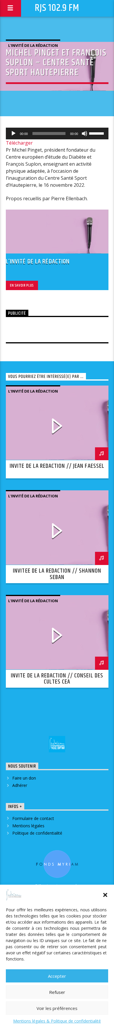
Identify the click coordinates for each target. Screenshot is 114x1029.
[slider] (97, 133)
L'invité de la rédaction (33, 45)
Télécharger (19, 143)
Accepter (57, 976)
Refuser (57, 992)
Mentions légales (28, 825)
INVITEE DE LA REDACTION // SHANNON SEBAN (57, 574)
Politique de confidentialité (37, 833)
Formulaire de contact (33, 818)
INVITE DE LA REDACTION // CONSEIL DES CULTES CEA (57, 679)
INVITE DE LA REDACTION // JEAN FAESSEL (57, 466)
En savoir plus (22, 285)
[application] (57, 133)
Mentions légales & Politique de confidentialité (57, 1021)
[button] (105, 895)
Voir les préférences (57, 1008)
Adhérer (19, 785)
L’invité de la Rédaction (38, 261)
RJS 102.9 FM (57, 8)
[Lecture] (13, 133)
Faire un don (24, 778)
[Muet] (84, 133)
